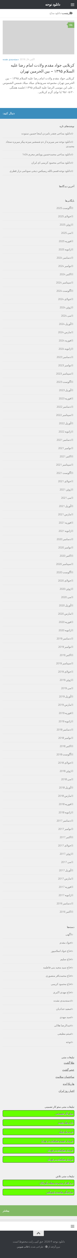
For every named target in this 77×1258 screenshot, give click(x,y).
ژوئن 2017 (65, 853)
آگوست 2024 (63, 290)
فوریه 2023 (65, 398)
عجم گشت (68, 1070)
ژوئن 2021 (65, 489)
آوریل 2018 (65, 787)
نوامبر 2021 (64, 448)
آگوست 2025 (63, 208)
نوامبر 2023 (64, 365)
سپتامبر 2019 (63, 663)
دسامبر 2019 (64, 638)
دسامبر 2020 (64, 539)
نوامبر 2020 (64, 547)
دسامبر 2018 (64, 729)
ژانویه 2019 (65, 721)
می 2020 (66, 597)
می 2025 (66, 233)
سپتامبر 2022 (63, 415)
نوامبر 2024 (64, 266)
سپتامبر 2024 (63, 282)
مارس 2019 (64, 704)
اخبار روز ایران (66, 1091)
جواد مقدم (65, 942)
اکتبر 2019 (65, 655)
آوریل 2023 (65, 390)
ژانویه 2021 (65, 531)
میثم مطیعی (64, 1033)
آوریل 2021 (65, 506)
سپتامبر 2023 (63, 373)
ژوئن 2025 (65, 224)
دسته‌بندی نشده (11, 59)
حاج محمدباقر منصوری (58, 975)
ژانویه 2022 (65, 431)
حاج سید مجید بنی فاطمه (57, 967)
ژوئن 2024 (65, 307)
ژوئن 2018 (65, 771)
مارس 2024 (64, 332)
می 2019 (66, 688)
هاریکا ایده (68, 1084)
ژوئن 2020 (65, 588)
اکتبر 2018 (65, 746)
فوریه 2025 (65, 241)
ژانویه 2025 (65, 249)
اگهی (68, 934)
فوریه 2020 (65, 622)
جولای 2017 (64, 845)
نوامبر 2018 (64, 738)
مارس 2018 (64, 795)
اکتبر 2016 (65, 911)
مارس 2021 (64, 514)
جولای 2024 (64, 299)
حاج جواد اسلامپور (61, 951)
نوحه (68, 1042)
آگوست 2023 (63, 382)
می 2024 (66, 315)
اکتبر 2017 (65, 837)
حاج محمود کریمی (61, 984)
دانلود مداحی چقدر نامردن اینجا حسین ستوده (46, 133)
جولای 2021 (64, 481)
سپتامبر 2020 (63, 564)
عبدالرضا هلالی (62, 1025)
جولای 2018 (64, 762)
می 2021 (66, 497)
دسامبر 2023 (64, 357)
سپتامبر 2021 (63, 464)
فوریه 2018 (65, 804)
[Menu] (72, 4)
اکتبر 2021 (65, 456)
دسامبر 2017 (64, 820)
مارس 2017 (64, 878)
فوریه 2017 (65, 887)
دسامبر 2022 (64, 406)
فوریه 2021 (65, 522)
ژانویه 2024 (65, 348)
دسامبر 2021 (64, 439)
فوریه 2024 (65, 340)
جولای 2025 (64, 216)
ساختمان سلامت (65, 1077)
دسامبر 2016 (64, 903)
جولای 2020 (64, 580)
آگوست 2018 (63, 754)
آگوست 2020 (63, 572)
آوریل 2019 (65, 696)
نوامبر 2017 (64, 829)
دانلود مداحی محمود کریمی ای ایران (51, 162)
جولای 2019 (64, 671)
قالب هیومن (22, 1246)
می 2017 (66, 862)
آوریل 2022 (65, 423)
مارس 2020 (64, 613)
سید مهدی (65, 1017)
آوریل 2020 (65, 605)
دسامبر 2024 (64, 257)
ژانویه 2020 (65, 630)
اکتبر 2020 (65, 555)
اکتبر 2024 (65, 274)
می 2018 (66, 779)
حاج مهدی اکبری (62, 992)
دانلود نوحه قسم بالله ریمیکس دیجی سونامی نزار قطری (40, 171)
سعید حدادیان (63, 1009)
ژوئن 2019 (65, 680)
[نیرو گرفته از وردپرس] (46, 1247)
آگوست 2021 (63, 473)
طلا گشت (69, 1063)
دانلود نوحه (52, 4)
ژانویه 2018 (65, 812)
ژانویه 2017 (65, 895)
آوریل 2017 (65, 870)
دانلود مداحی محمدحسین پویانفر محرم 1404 (46, 154)
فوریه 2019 (65, 713)
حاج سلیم (65, 959)
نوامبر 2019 (64, 646)
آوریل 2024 (65, 324)
